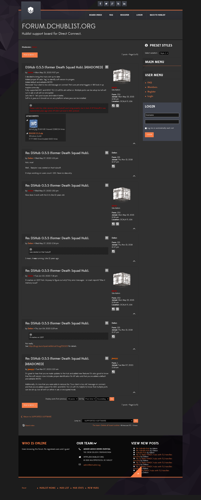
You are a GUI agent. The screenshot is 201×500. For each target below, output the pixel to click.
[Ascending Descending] (105, 399)
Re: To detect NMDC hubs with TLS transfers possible (152, 456)
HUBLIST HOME (48, 487)
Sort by (82, 399)
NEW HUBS (93, 487)
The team (96, 425)
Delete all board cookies (110, 425)
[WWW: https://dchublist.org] (117, 105)
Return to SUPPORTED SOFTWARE (38, 417)
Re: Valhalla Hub (142, 448)
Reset (24, 488)
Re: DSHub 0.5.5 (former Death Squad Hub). (57, 153)
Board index (29, 425)
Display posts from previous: (56, 399)
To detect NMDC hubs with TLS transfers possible (151, 471)
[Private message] (113, 105)
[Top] (133, 143)
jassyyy (31, 369)
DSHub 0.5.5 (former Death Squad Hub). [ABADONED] (64, 67)
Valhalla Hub (141, 452)
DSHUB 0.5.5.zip (36, 133)
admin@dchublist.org (92, 465)
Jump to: (77, 421)
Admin (34, 47)
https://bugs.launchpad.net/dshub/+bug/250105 (48, 346)
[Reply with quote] (106, 67)
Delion (30, 158)
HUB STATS (78, 487)
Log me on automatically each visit (160, 128)
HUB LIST (64, 487)
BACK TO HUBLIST (157, 15)
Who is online (34, 443)
